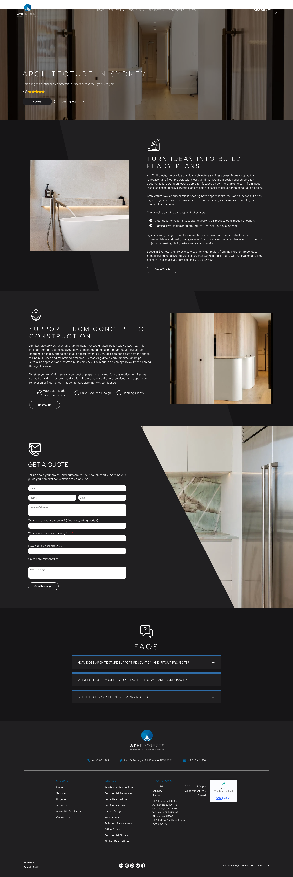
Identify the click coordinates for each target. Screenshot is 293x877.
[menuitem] (101, 10)
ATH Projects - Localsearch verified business (223, 791)
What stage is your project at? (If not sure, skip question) (63, 520)
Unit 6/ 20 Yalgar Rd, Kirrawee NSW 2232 (148, 760)
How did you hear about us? (45, 545)
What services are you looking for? (49, 533)
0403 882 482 (203, 259)
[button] (146, 662)
